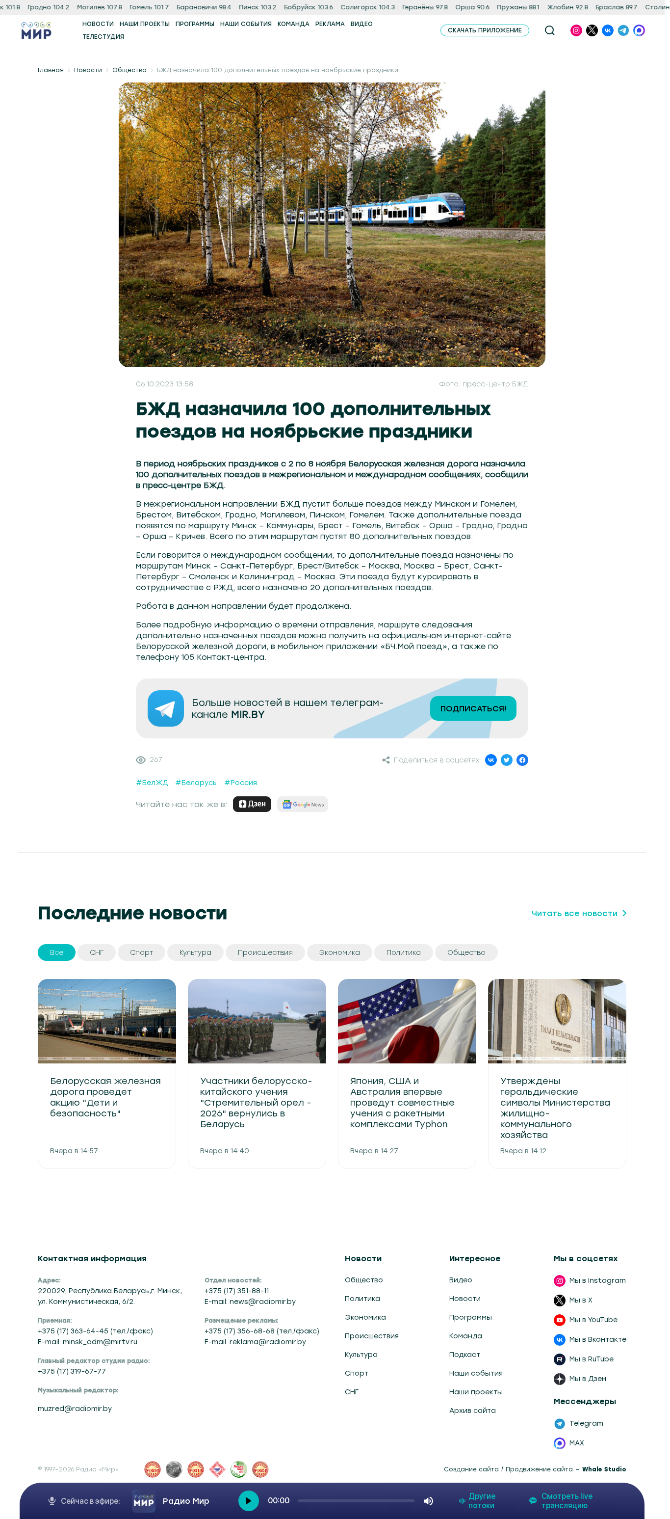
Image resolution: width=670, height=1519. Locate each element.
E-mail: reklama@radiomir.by (255, 1342)
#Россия (240, 783)
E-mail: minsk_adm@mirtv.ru (87, 1342)
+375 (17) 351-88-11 (237, 1291)
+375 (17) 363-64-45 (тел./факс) (95, 1331)
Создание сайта (471, 1469)
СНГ (352, 1392)
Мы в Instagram (597, 1280)
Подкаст (464, 1355)
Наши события (476, 1373)
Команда (465, 1336)
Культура (361, 1355)
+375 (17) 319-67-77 (72, 1371)
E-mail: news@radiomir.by (250, 1302)
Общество (129, 70)
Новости (88, 70)
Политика (362, 1299)
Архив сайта (472, 1411)
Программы (470, 1317)
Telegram (586, 1423)
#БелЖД (152, 783)
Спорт (356, 1373)
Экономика (365, 1317)
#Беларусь (196, 783)
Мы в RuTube (591, 1359)
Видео (460, 1280)
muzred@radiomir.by (75, 1409)
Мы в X (581, 1300)
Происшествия (372, 1336)
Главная (51, 70)
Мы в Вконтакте (597, 1339)
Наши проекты (476, 1392)
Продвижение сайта (539, 1469)
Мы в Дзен (587, 1379)
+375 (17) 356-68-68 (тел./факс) (262, 1331)
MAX (576, 1443)
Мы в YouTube (593, 1320)
